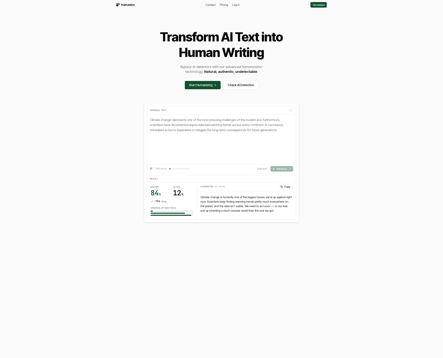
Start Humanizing (201, 85)
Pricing (224, 5)
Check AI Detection (241, 85)
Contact (211, 5)
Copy (287, 186)
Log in (236, 5)
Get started (319, 4)
